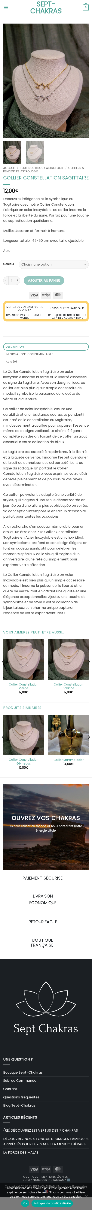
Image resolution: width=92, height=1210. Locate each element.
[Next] (82, 80)
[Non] (86, 1197)
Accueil (9, 168)
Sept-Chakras (46, 7)
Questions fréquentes (21, 1097)
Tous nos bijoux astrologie (42, 168)
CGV (26, 1177)
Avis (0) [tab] (11, 361)
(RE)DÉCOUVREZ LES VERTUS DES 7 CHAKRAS (40, 1130)
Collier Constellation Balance (68, 686)
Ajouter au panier (44, 280)
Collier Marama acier (68, 760)
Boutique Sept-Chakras (23, 1072)
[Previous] (10, 80)
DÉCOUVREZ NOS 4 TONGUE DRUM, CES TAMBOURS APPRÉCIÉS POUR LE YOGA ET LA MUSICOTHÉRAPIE (46, 1141)
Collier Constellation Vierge (23, 686)
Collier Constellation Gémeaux (23, 761)
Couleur (8, 264)
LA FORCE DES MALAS (21, 1152)
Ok (25, 1203)
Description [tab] (15, 346)
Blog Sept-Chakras (19, 1105)
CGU (35, 1177)
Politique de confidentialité (52, 1203)
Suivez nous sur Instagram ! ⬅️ (46, 1180)
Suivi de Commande (19, 1080)
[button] (5, 7)
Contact (10, 1088)
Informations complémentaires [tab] (29, 354)
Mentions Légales (55, 1177)
